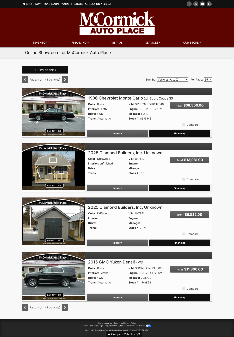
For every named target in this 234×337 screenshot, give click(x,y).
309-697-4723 (100, 4)
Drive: (92, 113)
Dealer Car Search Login (93, 326)
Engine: (133, 109)
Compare (193, 124)
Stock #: (133, 118)
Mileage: (134, 113)
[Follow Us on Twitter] (195, 3)
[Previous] (25, 79)
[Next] (65, 79)
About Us (108, 323)
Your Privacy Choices (136, 326)
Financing (180, 133)
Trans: (92, 118)
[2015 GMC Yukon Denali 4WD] (53, 275)
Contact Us (118, 323)
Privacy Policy (130, 323)
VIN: (131, 104)
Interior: (93, 109)
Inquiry (117, 133)
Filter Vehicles (46, 70)
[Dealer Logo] (117, 22)
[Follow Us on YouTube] (202, 3)
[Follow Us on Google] (209, 3)
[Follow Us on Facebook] (189, 3)
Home (100, 323)
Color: (92, 104)
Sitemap (122, 326)
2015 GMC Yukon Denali (115, 262)
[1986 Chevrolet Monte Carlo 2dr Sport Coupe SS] (53, 111)
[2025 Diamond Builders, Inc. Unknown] (53, 166)
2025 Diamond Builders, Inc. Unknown (125, 152)
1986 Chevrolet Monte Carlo (130, 98)
